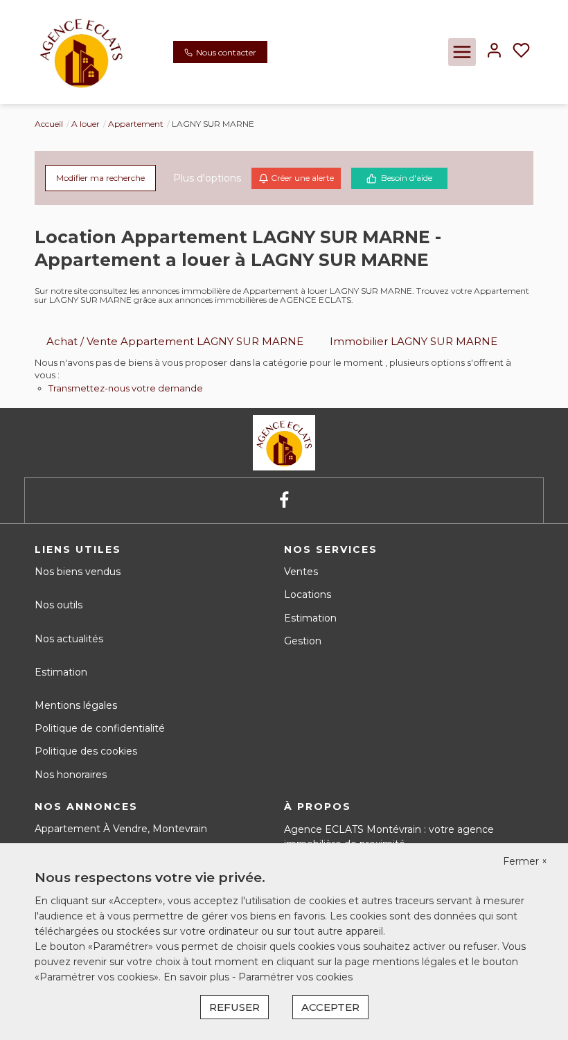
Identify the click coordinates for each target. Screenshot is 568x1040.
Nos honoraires (71, 774)
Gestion (302, 641)
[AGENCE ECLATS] (81, 51)
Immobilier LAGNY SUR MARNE (413, 341)
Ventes (301, 571)
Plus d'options (207, 178)
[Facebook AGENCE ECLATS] (284, 500)
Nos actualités (69, 639)
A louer (85, 123)
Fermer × (525, 861)
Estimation (61, 672)
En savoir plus (197, 977)
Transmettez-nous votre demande (125, 388)
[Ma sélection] (521, 52)
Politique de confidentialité (100, 728)
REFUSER (234, 1007)
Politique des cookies (86, 751)
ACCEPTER (330, 1007)
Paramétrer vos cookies (295, 977)
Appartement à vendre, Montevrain (121, 828)
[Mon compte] (494, 52)
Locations (307, 594)
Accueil (49, 123)
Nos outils (58, 605)
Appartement (135, 123)
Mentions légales (76, 705)
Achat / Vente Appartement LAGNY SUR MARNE (174, 341)
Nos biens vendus (78, 571)
